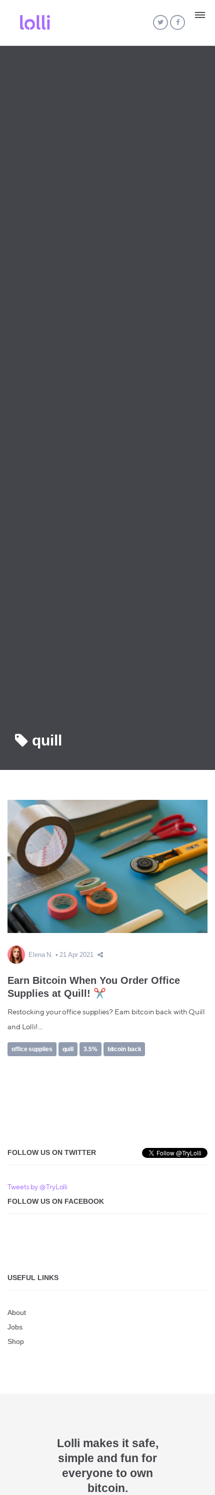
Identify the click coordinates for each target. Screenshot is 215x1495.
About (17, 1312)
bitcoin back (125, 1049)
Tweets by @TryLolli (38, 1187)
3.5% (91, 1049)
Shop (16, 1341)
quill (68, 1049)
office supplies (32, 1049)
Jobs (15, 1327)
